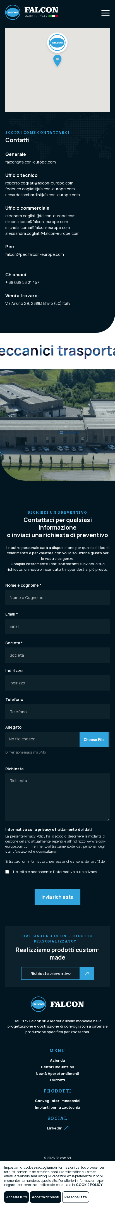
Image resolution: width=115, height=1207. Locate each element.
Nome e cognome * (23, 585)
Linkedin (54, 1128)
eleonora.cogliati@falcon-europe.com (40, 215)
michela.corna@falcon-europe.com (37, 227)
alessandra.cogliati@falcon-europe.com (42, 233)
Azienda (57, 1060)
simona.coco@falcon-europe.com (36, 221)
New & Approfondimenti (57, 1073)
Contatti (57, 1079)
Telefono (14, 699)
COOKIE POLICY (89, 1185)
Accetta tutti (16, 1197)
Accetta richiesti (45, 1197)
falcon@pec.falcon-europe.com (34, 254)
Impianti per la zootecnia (57, 1107)
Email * (11, 614)
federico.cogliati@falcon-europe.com (40, 188)
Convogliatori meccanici (57, 1100)
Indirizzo (14, 671)
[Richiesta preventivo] (22, 973)
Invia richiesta (57, 897)
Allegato (13, 727)
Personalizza (75, 1197)
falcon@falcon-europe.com (30, 162)
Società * (14, 643)
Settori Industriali (57, 1066)
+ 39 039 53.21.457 (22, 282)
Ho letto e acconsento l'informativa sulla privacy (55, 871)
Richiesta (14, 769)
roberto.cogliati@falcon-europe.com (39, 183)
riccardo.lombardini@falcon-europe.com (42, 194)
